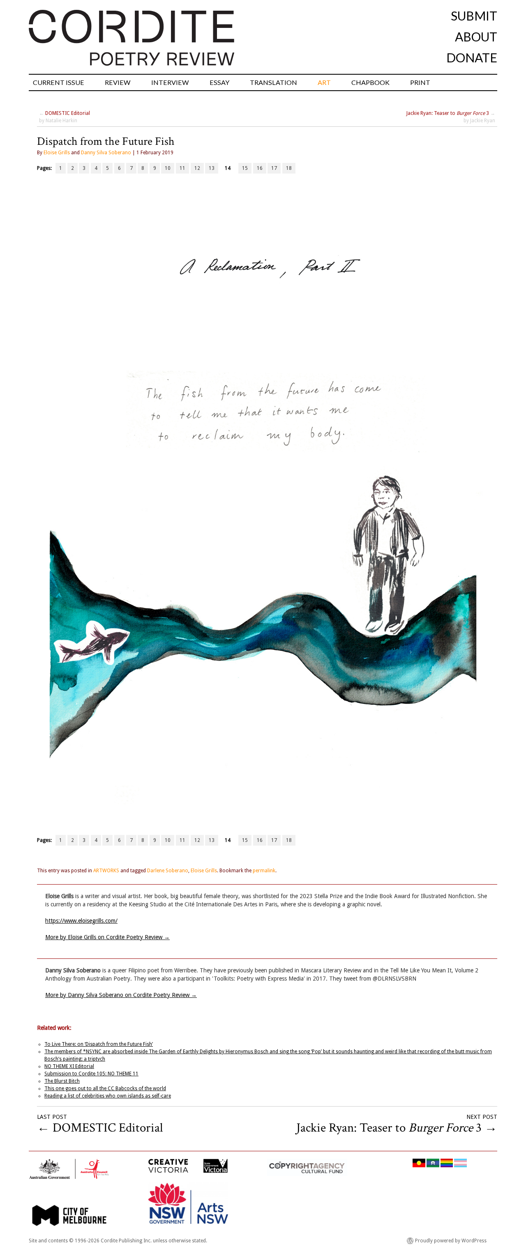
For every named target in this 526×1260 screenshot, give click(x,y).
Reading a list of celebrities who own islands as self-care (107, 1096)
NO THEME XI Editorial (69, 1066)
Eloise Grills (57, 152)
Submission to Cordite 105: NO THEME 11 (91, 1074)
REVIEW (118, 82)
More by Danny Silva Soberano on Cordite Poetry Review (121, 995)
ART (324, 82)
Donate (471, 57)
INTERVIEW (170, 82)
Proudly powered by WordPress (451, 1241)
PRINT (420, 82)
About (476, 36)
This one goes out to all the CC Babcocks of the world (105, 1088)
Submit (474, 15)
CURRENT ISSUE (58, 82)
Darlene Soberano (167, 871)
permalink (264, 871)
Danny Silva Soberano (106, 152)
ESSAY (219, 82)
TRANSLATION (273, 82)
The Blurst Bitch (62, 1081)
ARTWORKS (106, 871)
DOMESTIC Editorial (67, 113)
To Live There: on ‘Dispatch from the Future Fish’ (98, 1044)
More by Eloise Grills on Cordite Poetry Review (107, 937)
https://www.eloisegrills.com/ (81, 920)
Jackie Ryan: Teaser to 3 (447, 113)
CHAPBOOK (370, 82)
